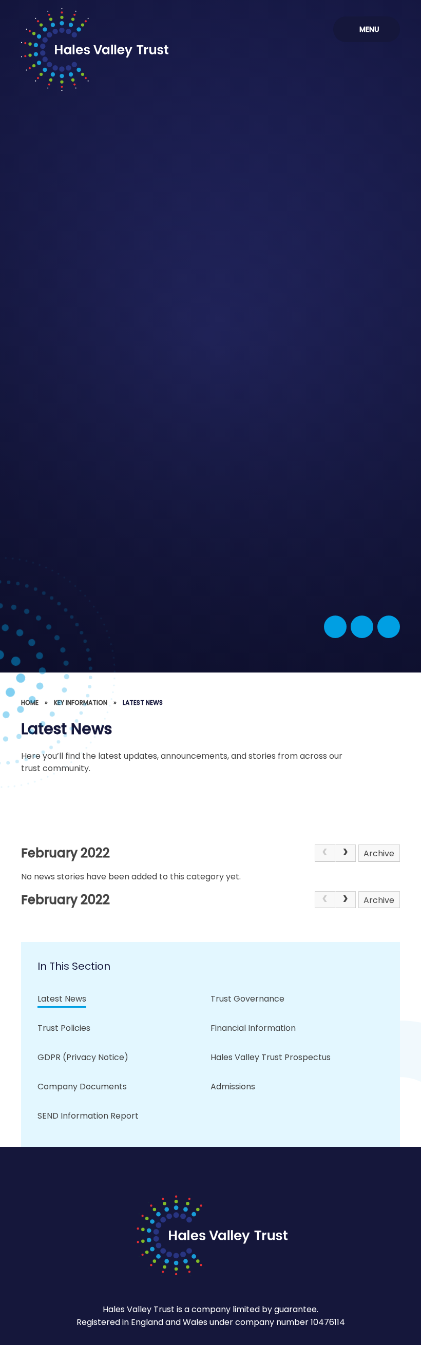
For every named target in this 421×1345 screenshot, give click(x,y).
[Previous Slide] (362, 627)
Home (30, 702)
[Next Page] (345, 853)
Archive (378, 853)
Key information (80, 702)
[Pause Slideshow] (335, 627)
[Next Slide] (388, 627)
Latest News (143, 702)
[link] (325, 853)
